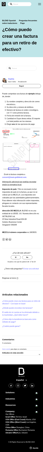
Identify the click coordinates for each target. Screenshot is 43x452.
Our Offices (10, 414)
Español (20, 380)
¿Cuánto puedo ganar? (11, 326)
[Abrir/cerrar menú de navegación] (39, 4)
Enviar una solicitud (31, 269)
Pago (22, 23)
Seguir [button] (21, 86)
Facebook (3, 239)
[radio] (16, 257)
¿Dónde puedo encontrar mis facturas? (17, 308)
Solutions (10, 392)
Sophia (11, 79)
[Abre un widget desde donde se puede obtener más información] (34, 448)
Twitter (6, 239)
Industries (10, 399)
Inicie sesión (6, 349)
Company (10, 411)
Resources (11, 405)
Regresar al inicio (9, 278)
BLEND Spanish (9, 21)
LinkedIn (10, 239)
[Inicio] (21, 376)
